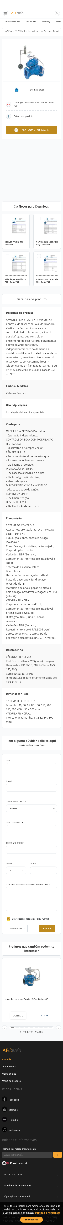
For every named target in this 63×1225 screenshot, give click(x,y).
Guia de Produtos (12, 21)
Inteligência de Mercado (17, 1185)
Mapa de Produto (11, 1080)
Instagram (14, 1130)
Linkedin (13, 1119)
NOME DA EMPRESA (14, 822)
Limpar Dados (17, 928)
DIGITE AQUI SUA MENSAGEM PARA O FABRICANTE (28, 884)
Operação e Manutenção (17, 1196)
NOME (8, 760)
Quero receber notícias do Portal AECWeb (30, 918)
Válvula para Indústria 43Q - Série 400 (26, 999)
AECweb (9, 31)
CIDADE (33, 863)
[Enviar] (57, 1155)
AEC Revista (31, 21)
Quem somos (9, 1066)
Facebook (14, 1099)
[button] (4, 1027)
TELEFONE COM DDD (15, 843)
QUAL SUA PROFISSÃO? (16, 801)
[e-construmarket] (14, 1163)
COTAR (44, 1015)
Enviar (47, 928)
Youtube (13, 1109)
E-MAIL (9, 781)
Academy (46, 21)
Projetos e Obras (13, 1174)
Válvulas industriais (29, 31)
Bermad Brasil (51, 31)
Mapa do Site (9, 1073)
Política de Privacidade (47, 1212)
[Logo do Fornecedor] (16, 89)
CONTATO (18, 1015)
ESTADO (9, 863)
